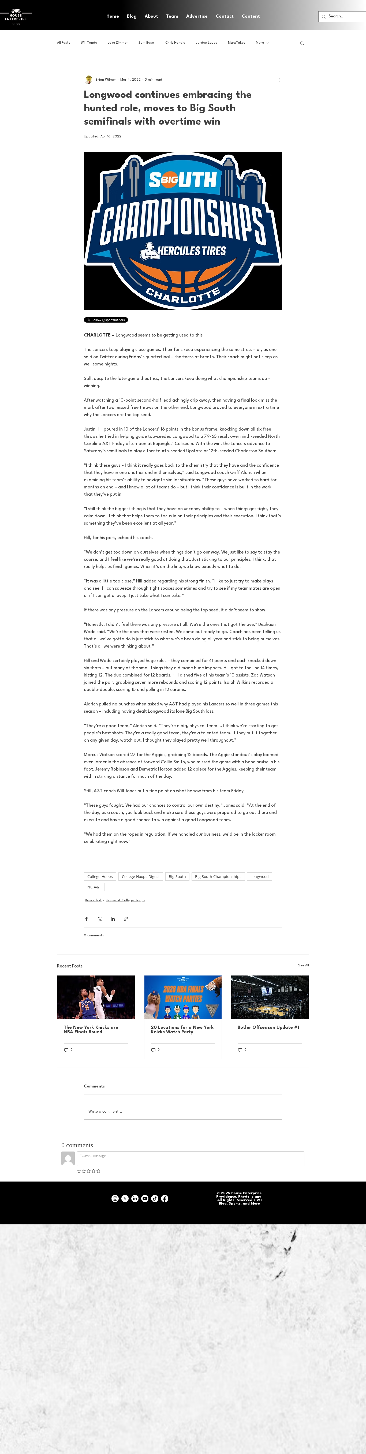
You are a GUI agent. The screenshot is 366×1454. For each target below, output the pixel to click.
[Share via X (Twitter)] (99, 918)
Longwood (260, 876)
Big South (177, 876)
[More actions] (279, 79)
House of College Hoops (125, 900)
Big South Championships (218, 876)
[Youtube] (144, 1198)
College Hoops (100, 876)
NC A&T (94, 886)
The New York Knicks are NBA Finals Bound (91, 1029)
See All (303, 965)
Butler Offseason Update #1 (268, 1027)
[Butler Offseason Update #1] (270, 997)
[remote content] (131, 320)
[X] (125, 1198)
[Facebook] (164, 1198)
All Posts (63, 42)
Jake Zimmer (118, 42)
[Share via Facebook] (86, 918)
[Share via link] (125, 918)
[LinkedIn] (135, 1198)
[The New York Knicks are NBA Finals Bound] (96, 997)
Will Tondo (89, 42)
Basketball (93, 900)
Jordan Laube (206, 42)
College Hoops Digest (141, 876)
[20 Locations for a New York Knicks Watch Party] (183, 997)
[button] (251, 16)
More (260, 42)
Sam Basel (147, 42)
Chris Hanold (175, 42)
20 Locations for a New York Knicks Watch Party (182, 1029)
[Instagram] (115, 1198)
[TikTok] (154, 1198)
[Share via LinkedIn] (112, 918)
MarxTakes (236, 42)
